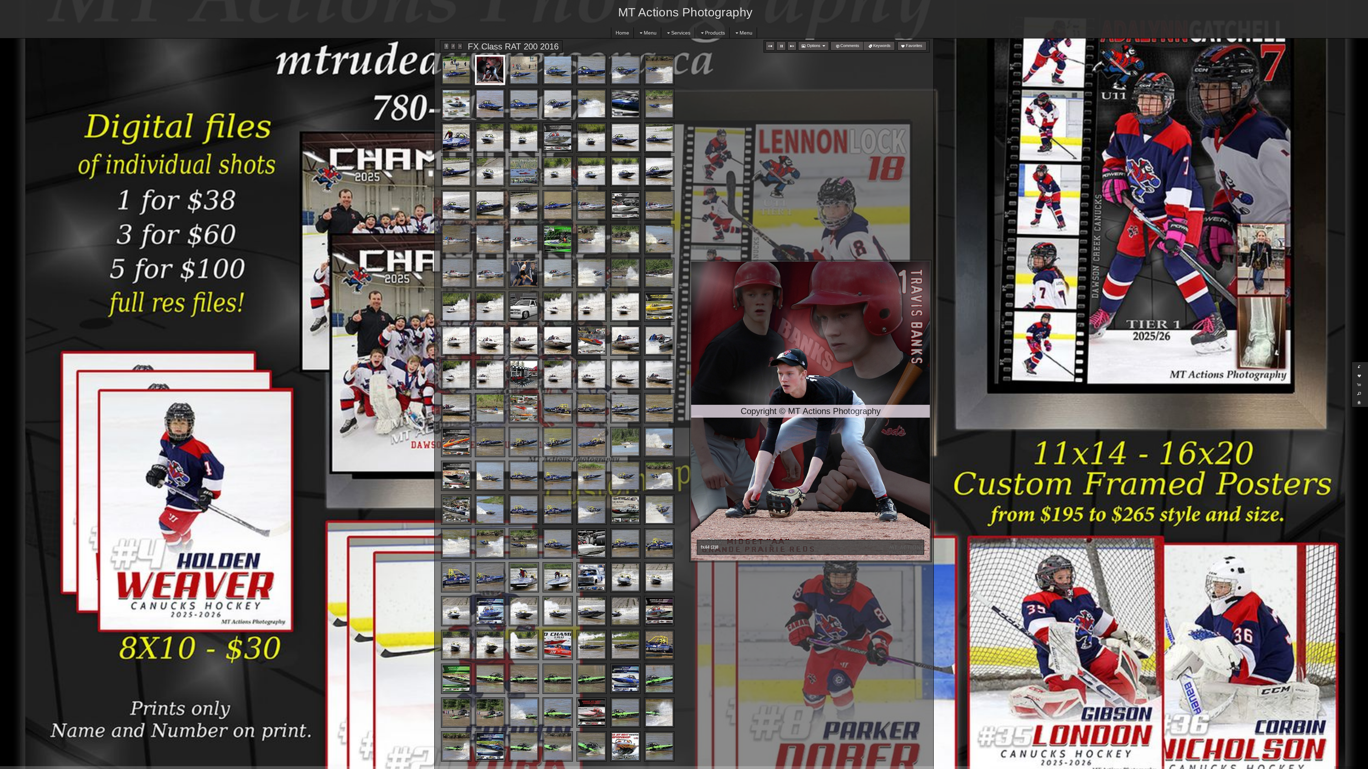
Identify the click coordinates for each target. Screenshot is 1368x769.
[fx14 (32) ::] (625, 543)
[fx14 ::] (659, 645)
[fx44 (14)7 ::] (659, 103)
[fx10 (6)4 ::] (524, 239)
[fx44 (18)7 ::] (557, 137)
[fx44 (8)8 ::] (456, 103)
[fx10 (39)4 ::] (456, 408)
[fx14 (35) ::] (490, 577)
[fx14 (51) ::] (557, 645)
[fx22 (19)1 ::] (591, 746)
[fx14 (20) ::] (456, 509)
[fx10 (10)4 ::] (659, 239)
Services (680, 33)
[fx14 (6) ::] (456, 442)
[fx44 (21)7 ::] (659, 137)
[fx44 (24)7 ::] (524, 171)
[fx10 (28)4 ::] (557, 340)
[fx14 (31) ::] (591, 543)
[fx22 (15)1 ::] (456, 746)
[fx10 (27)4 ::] (524, 340)
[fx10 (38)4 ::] (659, 374)
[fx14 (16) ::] (557, 475)
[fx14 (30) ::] (557, 543)
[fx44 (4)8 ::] (557, 70)
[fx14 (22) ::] (524, 509)
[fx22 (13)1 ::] (625, 712)
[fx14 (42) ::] (490, 611)
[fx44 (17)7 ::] (524, 137)
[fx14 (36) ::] (524, 577)
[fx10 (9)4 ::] (625, 239)
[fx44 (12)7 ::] (591, 103)
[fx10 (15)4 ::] (591, 273)
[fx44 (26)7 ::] (591, 171)
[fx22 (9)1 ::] (490, 712)
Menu (650, 33)
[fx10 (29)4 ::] (591, 340)
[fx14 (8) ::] (524, 442)
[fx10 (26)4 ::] (490, 340)
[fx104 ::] (490, 408)
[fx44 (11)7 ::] (557, 103)
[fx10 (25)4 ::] (456, 340)
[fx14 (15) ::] (524, 475)
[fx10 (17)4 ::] (659, 273)
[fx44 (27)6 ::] (625, 171)
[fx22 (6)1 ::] (625, 678)
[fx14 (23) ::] (557, 509)
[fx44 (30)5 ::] (490, 205)
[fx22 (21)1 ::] (659, 746)
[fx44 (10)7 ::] (524, 103)
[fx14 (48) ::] (456, 645)
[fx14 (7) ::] (490, 442)
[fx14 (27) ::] (456, 543)
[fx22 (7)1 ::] (659, 678)
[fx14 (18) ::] (625, 475)
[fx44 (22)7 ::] (456, 171)
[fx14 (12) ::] (659, 442)
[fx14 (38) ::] (591, 577)
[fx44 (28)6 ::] (659, 171)
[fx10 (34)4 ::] (524, 374)
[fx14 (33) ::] (659, 543)
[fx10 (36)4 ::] (591, 374)
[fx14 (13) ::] (456, 475)
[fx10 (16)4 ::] (625, 273)
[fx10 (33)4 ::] (490, 374)
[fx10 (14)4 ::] (557, 273)
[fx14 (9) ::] (557, 442)
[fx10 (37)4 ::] (625, 374)
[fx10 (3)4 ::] (659, 205)
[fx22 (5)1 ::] (591, 678)
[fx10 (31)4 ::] (659, 340)
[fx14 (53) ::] (625, 645)
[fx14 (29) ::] (524, 543)
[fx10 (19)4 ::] (490, 306)
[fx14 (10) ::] (591, 442)
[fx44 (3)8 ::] (524, 70)
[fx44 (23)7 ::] (490, 171)
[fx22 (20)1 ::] (625, 746)
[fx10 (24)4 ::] (659, 306)
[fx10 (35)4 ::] (557, 374)
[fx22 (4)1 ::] (557, 678)
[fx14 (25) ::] (625, 509)
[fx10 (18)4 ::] (456, 306)
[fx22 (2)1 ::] (490, 678)
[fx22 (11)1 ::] (557, 712)
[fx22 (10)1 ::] (524, 712)
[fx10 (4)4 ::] (456, 239)
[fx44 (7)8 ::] (659, 70)
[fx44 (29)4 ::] (456, 205)
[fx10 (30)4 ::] (625, 340)
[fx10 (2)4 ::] (625, 205)
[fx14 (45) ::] (591, 611)
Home (622, 33)
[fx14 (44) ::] (557, 611)
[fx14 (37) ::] (557, 577)
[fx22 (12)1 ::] (591, 712)
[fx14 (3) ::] (591, 408)
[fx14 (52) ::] (591, 645)
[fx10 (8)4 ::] (591, 239)
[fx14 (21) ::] (490, 509)
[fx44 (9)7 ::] (490, 103)
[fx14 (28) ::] (490, 543)
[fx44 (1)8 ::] (456, 70)
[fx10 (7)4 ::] (557, 239)
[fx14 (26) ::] (659, 509)
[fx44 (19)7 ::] (591, 137)
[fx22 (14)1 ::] (659, 712)
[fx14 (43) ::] (524, 611)
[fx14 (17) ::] (591, 475)
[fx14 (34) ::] (456, 577)
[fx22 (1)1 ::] (456, 678)
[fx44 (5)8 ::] (591, 70)
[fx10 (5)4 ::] (490, 239)
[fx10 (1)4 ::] (591, 205)
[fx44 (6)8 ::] (625, 70)
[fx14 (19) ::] (659, 475)
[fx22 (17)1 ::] (524, 746)
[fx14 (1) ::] (524, 408)
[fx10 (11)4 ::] (456, 273)
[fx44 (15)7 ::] (456, 137)
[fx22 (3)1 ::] (524, 678)
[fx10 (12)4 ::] (490, 273)
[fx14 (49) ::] (490, 645)
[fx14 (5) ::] (659, 408)
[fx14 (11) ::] (625, 442)
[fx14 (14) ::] (490, 475)
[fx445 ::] (557, 205)
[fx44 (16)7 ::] (490, 137)
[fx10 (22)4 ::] (591, 306)
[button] (770, 46)
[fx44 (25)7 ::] (557, 171)
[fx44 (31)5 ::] (524, 205)
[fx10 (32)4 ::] (456, 374)
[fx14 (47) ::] (659, 611)
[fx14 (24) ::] (591, 509)
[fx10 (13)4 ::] (524, 273)
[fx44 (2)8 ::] (490, 70)
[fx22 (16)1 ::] (490, 746)
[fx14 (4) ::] (625, 408)
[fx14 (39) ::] (625, 577)
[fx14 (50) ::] (524, 645)
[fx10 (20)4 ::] (524, 306)
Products (715, 33)
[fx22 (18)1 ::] (557, 746)
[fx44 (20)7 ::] (625, 137)
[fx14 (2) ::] (557, 408)
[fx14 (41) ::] (456, 611)
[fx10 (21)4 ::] (557, 306)
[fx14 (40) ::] (659, 577)
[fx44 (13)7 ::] (625, 103)
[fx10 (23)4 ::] (625, 306)
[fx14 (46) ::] (625, 611)
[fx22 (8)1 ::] (456, 712)
